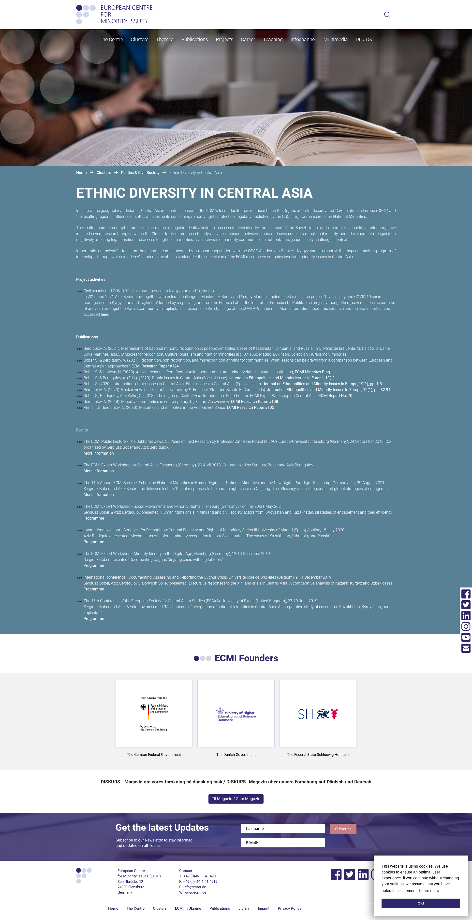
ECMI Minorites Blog (312, 372)
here (104, 314)
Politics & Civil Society (140, 172)
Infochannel (303, 39)
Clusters (139, 39)
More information (99, 453)
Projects (224, 39)
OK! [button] (421, 903)
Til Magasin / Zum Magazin (236, 798)
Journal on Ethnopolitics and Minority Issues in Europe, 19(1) (282, 378)
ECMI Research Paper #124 (155, 366)
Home (81, 172)
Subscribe (343, 829)
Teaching (273, 39)
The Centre (111, 39)
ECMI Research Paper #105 (250, 407)
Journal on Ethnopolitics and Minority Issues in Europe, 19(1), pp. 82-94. (329, 389)
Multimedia (336, 39)
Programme (94, 518)
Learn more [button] (429, 890)
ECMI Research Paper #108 (254, 401)
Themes (165, 39)
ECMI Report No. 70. (336, 395)
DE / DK (364, 39)
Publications (194, 39)
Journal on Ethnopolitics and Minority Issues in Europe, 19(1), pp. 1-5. (323, 383)
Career (248, 39)
